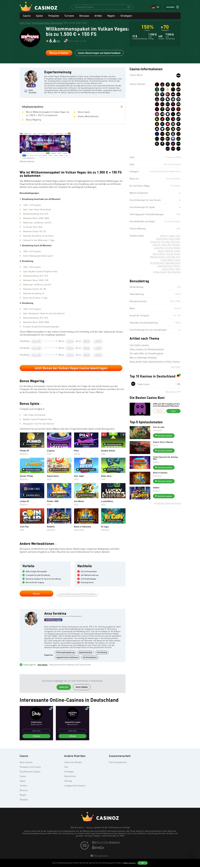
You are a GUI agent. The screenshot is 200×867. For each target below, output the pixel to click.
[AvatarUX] (178, 124)
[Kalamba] (173, 129)
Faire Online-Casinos (139, 345)
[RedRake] (173, 94)
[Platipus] (168, 124)
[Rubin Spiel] (157, 109)
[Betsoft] (178, 94)
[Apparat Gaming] (157, 124)
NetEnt (155, 445)
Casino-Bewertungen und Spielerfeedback (99, 53)
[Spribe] (178, 129)
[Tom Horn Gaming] (173, 109)
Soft (66, 767)
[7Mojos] (162, 139)
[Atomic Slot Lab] (173, 114)
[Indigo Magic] (178, 114)
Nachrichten (70, 776)
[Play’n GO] (162, 89)
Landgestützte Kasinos (75, 785)
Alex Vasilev (43, 665)
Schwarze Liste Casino (30, 767)
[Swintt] (162, 119)
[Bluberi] (162, 104)
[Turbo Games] (157, 114)
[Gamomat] (157, 119)
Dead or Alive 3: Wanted (163, 442)
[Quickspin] (168, 89)
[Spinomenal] (168, 99)
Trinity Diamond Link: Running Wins (165, 458)
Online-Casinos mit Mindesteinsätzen (147, 349)
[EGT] (178, 109)
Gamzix (77, 453)
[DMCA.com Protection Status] (98, 848)
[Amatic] (168, 119)
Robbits (156, 488)
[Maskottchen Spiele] (173, 134)
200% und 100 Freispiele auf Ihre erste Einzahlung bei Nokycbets (166, 405)
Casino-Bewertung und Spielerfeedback (77, 593)
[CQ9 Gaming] (162, 134)
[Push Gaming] (162, 94)
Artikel (98, 15)
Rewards (24, 799)
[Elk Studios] (168, 104)
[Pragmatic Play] (173, 89)
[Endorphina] (157, 84)
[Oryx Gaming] (173, 99)
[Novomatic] (162, 109)
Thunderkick (157, 430)
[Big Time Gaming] (178, 99)
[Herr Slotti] (168, 114)
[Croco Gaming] (168, 134)
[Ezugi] (157, 104)
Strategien (126, 15)
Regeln (111, 15)
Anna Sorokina (32, 91)
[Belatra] (157, 134)
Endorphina (79, 529)
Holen (36, 593)
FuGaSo (156, 462)
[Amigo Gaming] (178, 134)
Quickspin (51, 529)
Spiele (39, 15)
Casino (27, 15)
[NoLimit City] (173, 84)
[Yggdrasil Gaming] (178, 84)
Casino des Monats (73, 762)
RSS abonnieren (100, 855)
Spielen (36, 736)
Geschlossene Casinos (30, 771)
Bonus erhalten (59, 53)
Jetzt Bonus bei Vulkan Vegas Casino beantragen (70, 368)
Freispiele (53, 15)
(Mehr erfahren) (130, 863)
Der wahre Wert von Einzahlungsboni (146, 353)
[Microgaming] (157, 89)
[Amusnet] (178, 119)
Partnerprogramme (118, 762)
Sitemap (68, 780)
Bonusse (84, 15)
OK (142, 863)
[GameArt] (162, 114)
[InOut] (168, 129)
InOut (49, 453)
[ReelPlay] (173, 124)
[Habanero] (162, 84)
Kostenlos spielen (33, 444)
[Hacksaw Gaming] (168, 84)
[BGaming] (168, 139)
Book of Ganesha (160, 473)
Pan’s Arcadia (158, 427)
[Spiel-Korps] (157, 129)
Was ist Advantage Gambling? (143, 357)
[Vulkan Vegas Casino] (178, 75)
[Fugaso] (173, 119)
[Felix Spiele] (162, 129)
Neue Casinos (26, 762)
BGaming (23, 453)
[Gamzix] (157, 94)
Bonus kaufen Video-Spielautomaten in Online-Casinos (155, 361)
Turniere (69, 15)
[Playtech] (178, 89)
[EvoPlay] (162, 124)
